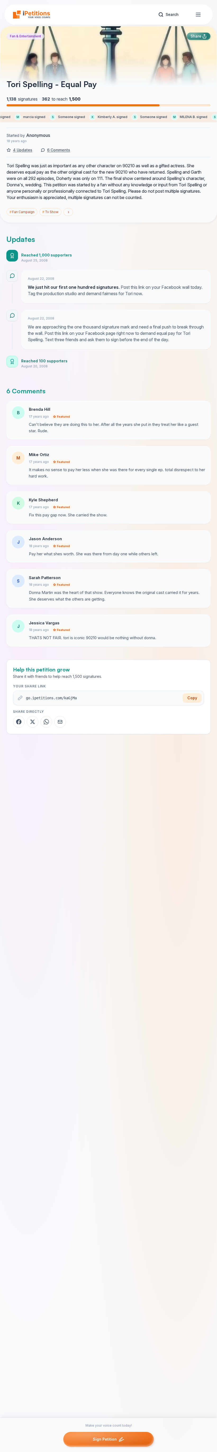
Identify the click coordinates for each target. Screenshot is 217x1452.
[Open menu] (198, 14)
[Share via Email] (60, 722)
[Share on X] (32, 722)
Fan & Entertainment (25, 36)
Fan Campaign (22, 212)
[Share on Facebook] (19, 722)
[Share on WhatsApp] (46, 722)
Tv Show (50, 212)
